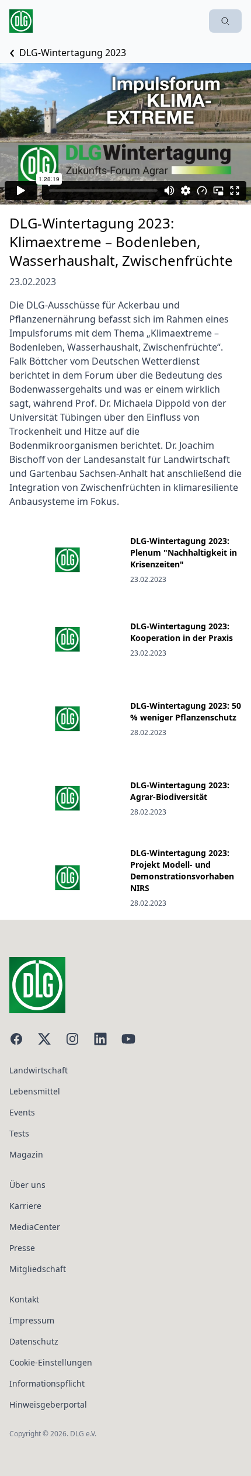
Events (22, 1112)
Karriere (25, 1205)
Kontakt (24, 1299)
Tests (19, 1133)
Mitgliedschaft (37, 1268)
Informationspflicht (47, 1383)
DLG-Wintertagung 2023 (72, 52)
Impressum (31, 1320)
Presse (22, 1247)
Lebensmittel (34, 1091)
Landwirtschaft (38, 1070)
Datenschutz (33, 1341)
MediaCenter (34, 1226)
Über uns (27, 1184)
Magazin (26, 1154)
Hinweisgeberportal (48, 1404)
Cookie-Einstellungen (50, 1362)
